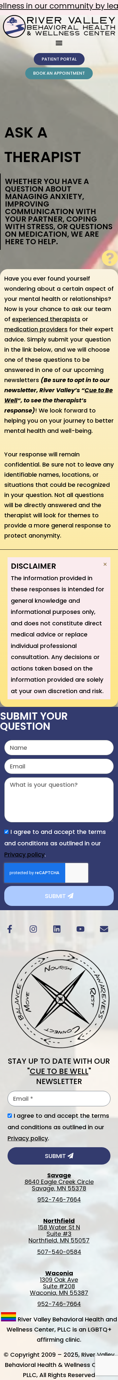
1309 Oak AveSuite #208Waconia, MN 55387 (59, 1283)
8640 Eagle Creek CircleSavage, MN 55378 (59, 1181)
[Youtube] (80, 929)
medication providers (36, 329)
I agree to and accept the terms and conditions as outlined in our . (55, 843)
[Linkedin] (57, 929)
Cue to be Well (59, 1071)
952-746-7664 (59, 1199)
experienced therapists (46, 319)
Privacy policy (24, 854)
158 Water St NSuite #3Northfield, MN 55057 (59, 1230)
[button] (59, 43)
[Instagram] (33, 929)
